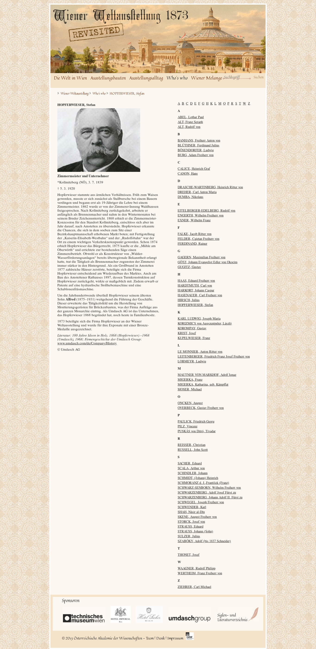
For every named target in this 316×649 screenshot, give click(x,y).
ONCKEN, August (190, 403)
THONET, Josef (188, 554)
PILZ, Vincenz (187, 426)
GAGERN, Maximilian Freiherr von (201, 257)
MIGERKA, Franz (190, 379)
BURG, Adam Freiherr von (196, 155)
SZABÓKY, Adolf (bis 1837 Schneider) (204, 541)
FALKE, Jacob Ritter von (194, 234)
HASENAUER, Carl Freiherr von (200, 295)
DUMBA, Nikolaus (190, 197)
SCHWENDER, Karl (192, 507)
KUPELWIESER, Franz (194, 338)
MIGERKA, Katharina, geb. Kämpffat (203, 384)
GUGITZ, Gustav (189, 267)
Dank (160, 638)
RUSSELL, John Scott (193, 449)
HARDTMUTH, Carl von (195, 285)
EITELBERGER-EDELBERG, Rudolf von (206, 210)
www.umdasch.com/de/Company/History (87, 343)
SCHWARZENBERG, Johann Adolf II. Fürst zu (210, 497)
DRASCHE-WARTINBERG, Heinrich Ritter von (210, 187)
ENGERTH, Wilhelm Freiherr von (200, 215)
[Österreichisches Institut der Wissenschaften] (190, 636)
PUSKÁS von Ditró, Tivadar (197, 431)
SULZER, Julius (189, 536)
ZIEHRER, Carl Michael (194, 586)
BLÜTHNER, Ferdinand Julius (198, 145)
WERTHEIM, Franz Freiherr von (200, 573)
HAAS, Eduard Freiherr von (196, 280)
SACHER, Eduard (190, 463)
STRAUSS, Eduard (190, 526)
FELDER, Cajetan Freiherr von (198, 238)
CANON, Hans (188, 173)
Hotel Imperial (120, 614)
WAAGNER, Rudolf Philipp (196, 568)
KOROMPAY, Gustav (192, 328)
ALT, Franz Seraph (190, 122)
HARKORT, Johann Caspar (196, 290)
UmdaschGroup (190, 614)
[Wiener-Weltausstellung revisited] (123, 25)
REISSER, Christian (191, 444)
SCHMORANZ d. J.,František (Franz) (203, 482)
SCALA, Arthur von (191, 468)
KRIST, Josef (187, 333)
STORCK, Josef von (191, 521)
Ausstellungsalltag (146, 77)
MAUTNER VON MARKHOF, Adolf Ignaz (207, 374)
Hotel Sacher (149, 614)
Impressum (175, 638)
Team (150, 638)
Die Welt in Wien (70, 77)
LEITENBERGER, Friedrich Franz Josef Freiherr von (214, 356)
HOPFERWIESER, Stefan (195, 305)
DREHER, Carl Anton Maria (197, 192)
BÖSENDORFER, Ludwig (196, 150)
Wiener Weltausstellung (75, 93)
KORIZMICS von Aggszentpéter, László (205, 323)
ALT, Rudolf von (189, 126)
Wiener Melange (206, 77)
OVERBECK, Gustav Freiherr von (201, 407)
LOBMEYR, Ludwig (192, 361)
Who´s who (177, 77)
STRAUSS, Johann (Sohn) (195, 531)
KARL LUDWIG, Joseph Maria (199, 318)
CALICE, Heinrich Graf (194, 168)
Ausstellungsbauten (108, 77)
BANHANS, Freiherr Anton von (199, 140)
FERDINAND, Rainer (192, 243)
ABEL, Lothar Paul (191, 117)
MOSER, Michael (190, 389)
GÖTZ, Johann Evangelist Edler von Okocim (207, 262)
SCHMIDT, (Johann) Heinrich (198, 478)
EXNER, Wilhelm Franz (194, 220)
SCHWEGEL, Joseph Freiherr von (201, 502)
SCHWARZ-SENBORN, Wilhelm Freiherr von (209, 487)
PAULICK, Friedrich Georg (196, 421)
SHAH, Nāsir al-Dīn (191, 512)
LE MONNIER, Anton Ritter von (200, 351)
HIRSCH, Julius (189, 300)
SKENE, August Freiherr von (197, 516)
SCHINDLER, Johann (193, 473)
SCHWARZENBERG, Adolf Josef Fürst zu (207, 492)
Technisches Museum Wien (84, 616)
